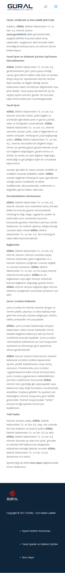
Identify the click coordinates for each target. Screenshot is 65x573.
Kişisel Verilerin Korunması (36, 530)
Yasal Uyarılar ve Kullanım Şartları (40, 544)
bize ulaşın (36, 462)
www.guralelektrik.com (19, 34)
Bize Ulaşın (28, 557)
